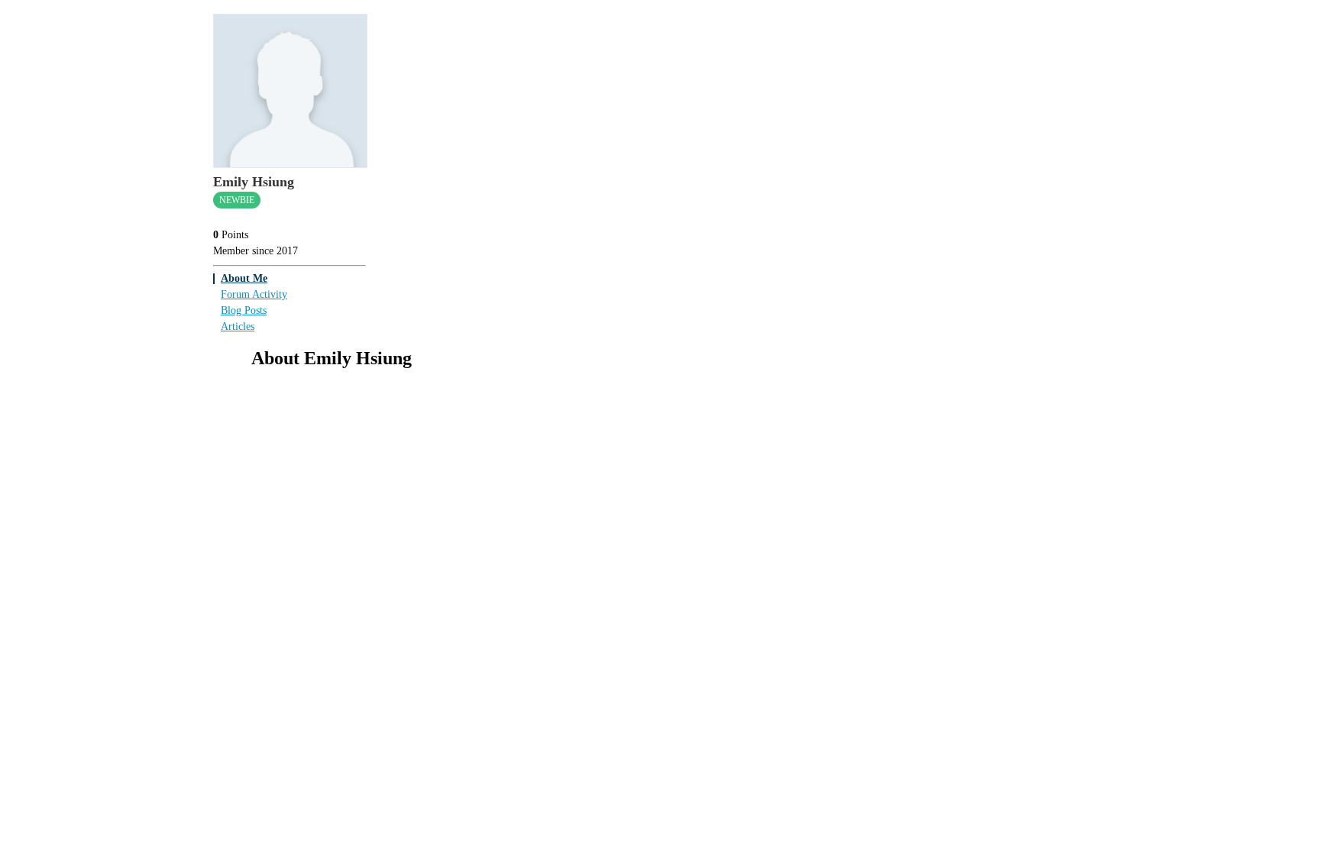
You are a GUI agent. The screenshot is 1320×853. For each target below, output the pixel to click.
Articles (237, 326)
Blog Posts (244, 310)
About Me (244, 278)
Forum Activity (254, 294)
